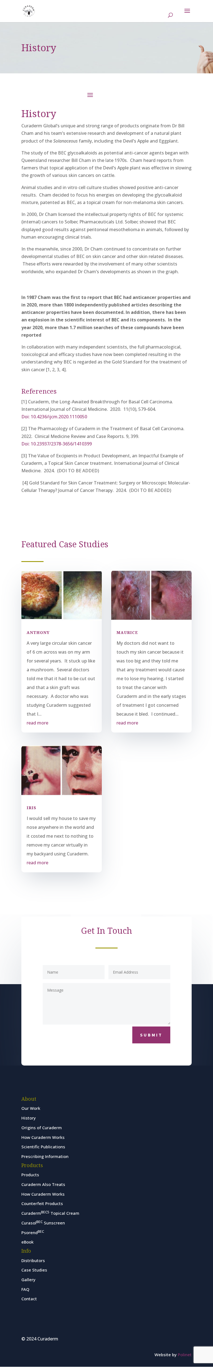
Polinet (185, 1354)
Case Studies (34, 1270)
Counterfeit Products (42, 1203)
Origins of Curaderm (41, 1127)
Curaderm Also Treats (43, 1184)
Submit (151, 1035)
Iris (31, 807)
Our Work (30, 1108)
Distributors (33, 1260)
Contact (29, 1298)
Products (30, 1174)
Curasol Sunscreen (43, 1223)
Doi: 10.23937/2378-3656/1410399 (56, 444)
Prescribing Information (45, 1156)
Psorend (32, 1232)
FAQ (25, 1289)
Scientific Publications (43, 1146)
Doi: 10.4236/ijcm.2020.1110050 (54, 417)
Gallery (28, 1279)
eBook (27, 1242)
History (28, 1118)
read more (37, 723)
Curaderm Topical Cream (50, 1213)
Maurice (127, 632)
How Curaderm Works (43, 1137)
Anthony (38, 632)
